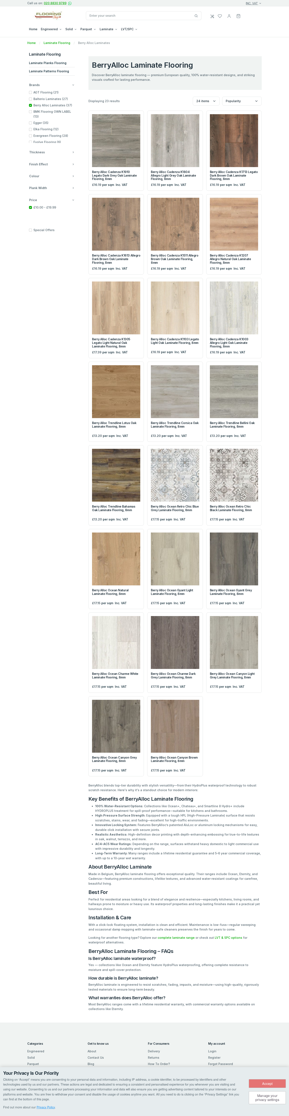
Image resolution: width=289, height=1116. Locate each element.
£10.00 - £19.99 (44, 207)
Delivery (154, 1051)
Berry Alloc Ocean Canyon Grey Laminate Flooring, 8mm (114, 759)
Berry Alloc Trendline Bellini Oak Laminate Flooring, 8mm (232, 424)
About (92, 1051)
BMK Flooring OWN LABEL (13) (52, 114)
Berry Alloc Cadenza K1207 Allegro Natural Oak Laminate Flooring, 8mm (230, 259)
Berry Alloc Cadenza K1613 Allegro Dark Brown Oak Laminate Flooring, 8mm (116, 259)
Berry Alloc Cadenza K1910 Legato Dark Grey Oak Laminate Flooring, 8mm (114, 175)
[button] (238, 16)
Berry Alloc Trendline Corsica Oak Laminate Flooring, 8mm (174, 424)
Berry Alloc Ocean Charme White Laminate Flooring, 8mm (115, 675)
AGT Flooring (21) (46, 92)
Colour (34, 176)
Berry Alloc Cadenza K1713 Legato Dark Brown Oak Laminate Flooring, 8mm (234, 175)
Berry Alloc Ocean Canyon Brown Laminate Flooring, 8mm (174, 759)
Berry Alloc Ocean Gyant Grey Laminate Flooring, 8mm (231, 592)
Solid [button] (69, 29)
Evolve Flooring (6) (47, 142)
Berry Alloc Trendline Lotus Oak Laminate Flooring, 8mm (114, 424)
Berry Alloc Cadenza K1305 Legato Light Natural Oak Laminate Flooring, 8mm (111, 342)
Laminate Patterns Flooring (49, 71)
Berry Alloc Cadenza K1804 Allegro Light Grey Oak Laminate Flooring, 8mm (173, 175)
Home (33, 29)
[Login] (229, 16)
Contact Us (96, 1057)
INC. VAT (252, 3)
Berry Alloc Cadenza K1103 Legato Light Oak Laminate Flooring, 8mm (175, 341)
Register (214, 1057)
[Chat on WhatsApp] (70, 3)
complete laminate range (176, 937)
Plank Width (38, 188)
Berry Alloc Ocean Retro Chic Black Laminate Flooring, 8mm (231, 508)
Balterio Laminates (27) (50, 99)
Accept (267, 1083)
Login (212, 1051)
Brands (34, 85)
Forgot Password (220, 1064)
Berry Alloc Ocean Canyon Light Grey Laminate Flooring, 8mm (232, 675)
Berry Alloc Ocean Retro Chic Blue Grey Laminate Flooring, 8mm (175, 508)
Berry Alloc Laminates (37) (52, 105)
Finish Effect (38, 164)
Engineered (35, 1051)
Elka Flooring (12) (46, 129)
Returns (153, 1057)
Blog (91, 1064)
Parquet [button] (86, 29)
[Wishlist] (220, 16)
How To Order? (159, 1064)
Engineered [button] (49, 29)
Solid (31, 1057)
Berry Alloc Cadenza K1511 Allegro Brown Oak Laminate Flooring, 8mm (174, 259)
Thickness (37, 152)
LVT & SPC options (228, 937)
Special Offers (44, 230)
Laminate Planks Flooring (47, 63)
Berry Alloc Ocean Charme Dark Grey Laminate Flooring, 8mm (173, 675)
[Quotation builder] (213, 16)
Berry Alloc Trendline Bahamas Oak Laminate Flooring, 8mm (113, 508)
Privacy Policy (46, 1107)
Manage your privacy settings (267, 1097)
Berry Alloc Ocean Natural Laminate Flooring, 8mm (110, 592)
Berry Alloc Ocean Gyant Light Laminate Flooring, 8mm (172, 592)
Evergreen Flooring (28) (50, 135)
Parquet (33, 1064)
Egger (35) (40, 123)
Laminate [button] (106, 29)
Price (33, 200)
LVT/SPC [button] (127, 29)
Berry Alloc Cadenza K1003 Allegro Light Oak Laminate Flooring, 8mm (229, 342)
